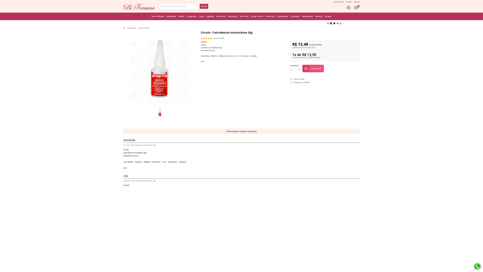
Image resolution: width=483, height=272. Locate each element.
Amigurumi (192, 16)
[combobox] (183, 6)
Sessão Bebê (307, 16)
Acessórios (221, 16)
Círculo (204, 42)
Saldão (181, 16)
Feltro (201, 16)
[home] (139, 6)
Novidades (171, 16)
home (124, 28)
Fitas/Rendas (282, 16)
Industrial (270, 16)
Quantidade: (294, 65)
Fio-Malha (295, 16)
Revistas (319, 16)
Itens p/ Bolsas (157, 16)
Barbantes (232, 16)
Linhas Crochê (257, 16)
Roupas (328, 16)
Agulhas (210, 16)
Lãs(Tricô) (244, 16)
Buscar (204, 6)
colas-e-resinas (144, 28)
